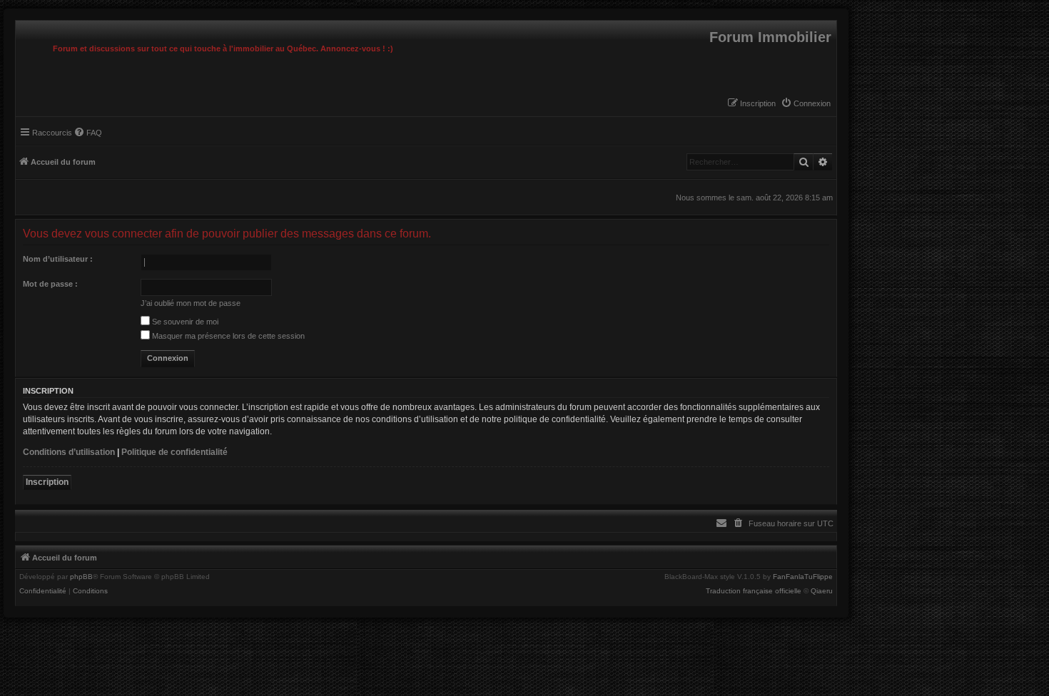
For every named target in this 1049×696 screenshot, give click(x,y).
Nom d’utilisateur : (58, 259)
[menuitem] (806, 103)
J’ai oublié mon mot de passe (190, 303)
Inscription (47, 482)
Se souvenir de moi (184, 321)
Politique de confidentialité (174, 452)
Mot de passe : (50, 284)
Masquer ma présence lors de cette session (227, 336)
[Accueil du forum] (19, 24)
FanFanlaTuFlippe (803, 576)
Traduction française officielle (753, 591)
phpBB (81, 576)
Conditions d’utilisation (69, 452)
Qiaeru (822, 591)
